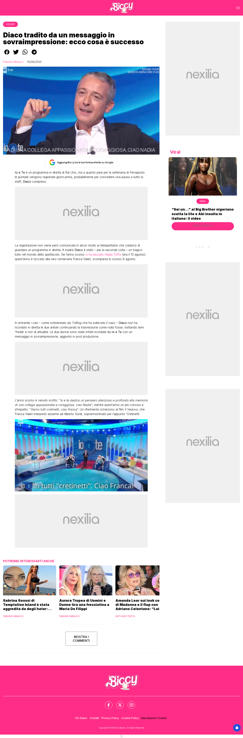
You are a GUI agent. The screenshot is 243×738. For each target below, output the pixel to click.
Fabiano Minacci (13, 61)
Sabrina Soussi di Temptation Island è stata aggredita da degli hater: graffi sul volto (26, 604)
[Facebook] (106, 702)
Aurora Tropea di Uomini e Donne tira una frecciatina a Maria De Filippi (84, 604)
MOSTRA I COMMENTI (81, 638)
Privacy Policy (110, 718)
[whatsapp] (25, 55)
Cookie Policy (130, 718)
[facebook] (7, 55)
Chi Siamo (81, 718)
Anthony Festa (125, 616)
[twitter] (16, 55)
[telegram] (34, 55)
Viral (203, 201)
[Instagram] (129, 702)
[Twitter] (117, 702)
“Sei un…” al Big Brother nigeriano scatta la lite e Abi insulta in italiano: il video (203, 213)
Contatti (94, 718)
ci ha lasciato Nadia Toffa (103, 254)
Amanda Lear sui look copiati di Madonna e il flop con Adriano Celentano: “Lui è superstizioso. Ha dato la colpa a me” (141, 604)
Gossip (10, 24)
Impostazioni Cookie (153, 718)
